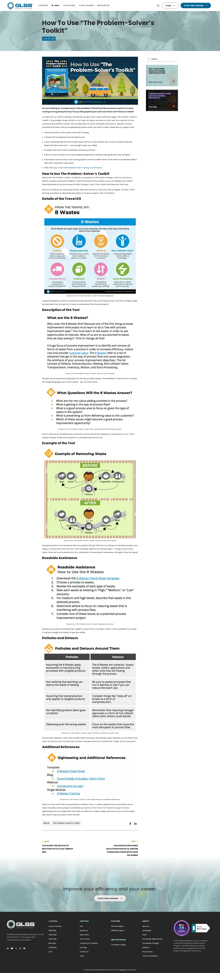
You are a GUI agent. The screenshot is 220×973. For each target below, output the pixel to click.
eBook (46, 823)
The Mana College (118, 945)
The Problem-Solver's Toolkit (66, 823)
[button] (158, 5)
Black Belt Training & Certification (87, 167)
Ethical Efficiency (14, 937)
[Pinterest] (24, 948)
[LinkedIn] (8, 948)
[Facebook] (20, 948)
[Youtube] (12, 948)
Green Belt (63, 167)
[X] (16, 948)
